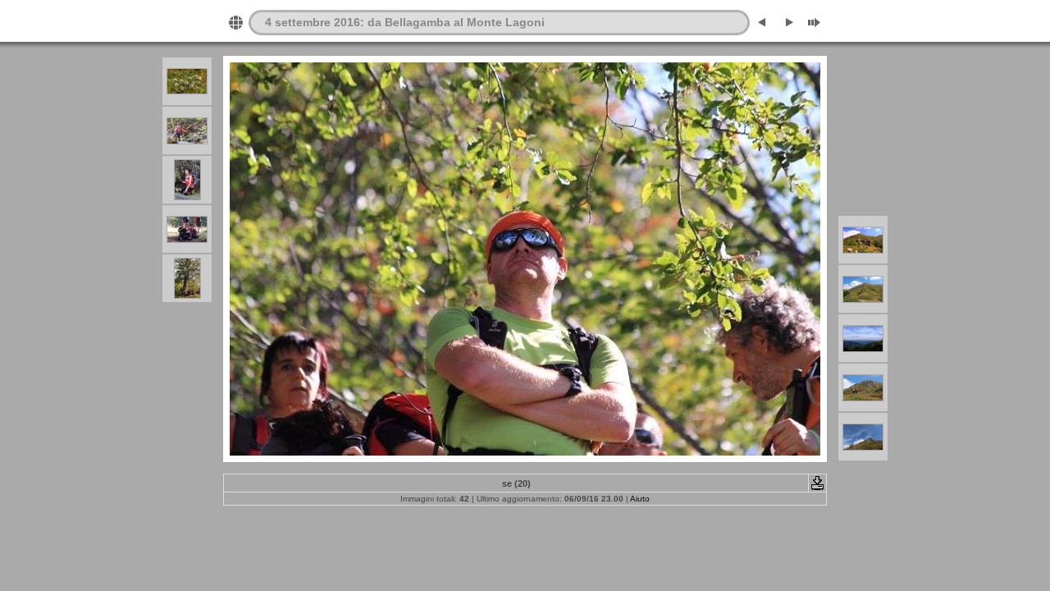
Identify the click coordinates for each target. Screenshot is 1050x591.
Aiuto (640, 498)
